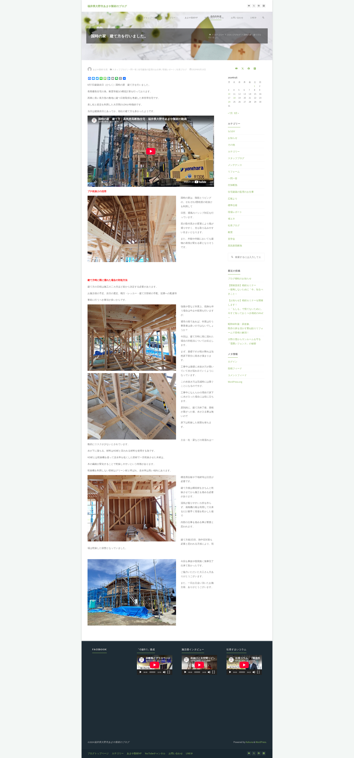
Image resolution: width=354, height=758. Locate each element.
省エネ (231, 218)
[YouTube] (249, 6)
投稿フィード (235, 368)
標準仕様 (232, 205)
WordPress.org (235, 381)
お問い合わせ (176, 753)
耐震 (230, 232)
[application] (154, 665)
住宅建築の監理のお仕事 (149, 69)
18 (234, 98)
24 (229, 102)
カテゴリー (219, 34)
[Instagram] (264, 6)
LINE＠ (189, 753)
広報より (232, 198)
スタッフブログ (234, 34)
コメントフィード (237, 375)
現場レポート (168, 69)
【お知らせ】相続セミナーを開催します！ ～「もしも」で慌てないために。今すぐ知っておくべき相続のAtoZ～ (258, 309)
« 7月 (230, 113)
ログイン (232, 361)
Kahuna (249, 742)
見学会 (231, 238)
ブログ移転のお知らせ (239, 278)
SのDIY (231, 131)
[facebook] (259, 6)
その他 (231, 144)
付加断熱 (232, 185)
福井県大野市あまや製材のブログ (107, 6)
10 (229, 94)
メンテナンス (235, 165)
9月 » (236, 113)
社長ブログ (181, 69)
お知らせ (232, 138)
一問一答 (132, 69)
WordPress (261, 742)
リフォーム (234, 171)
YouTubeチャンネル (155, 753)
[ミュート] (164, 672)
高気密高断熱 (235, 245)
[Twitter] (254, 6)
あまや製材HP (134, 753)
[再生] (140, 672)
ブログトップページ (98, 753)
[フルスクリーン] (168, 672)
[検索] (263, 18)
